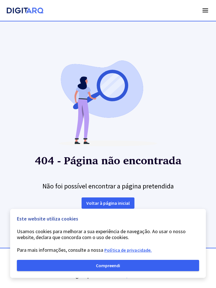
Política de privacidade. (128, 250)
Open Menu (205, 10)
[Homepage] (25, 11)
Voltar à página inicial (108, 203)
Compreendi (108, 265)
